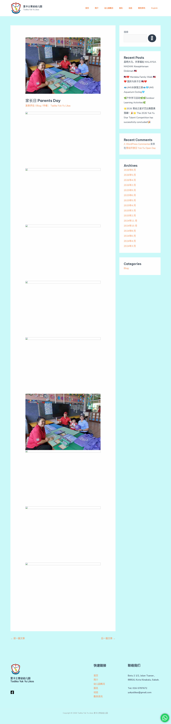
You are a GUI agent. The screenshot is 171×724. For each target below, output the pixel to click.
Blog (38, 105)
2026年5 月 (130, 174)
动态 (130, 8)
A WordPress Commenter (137, 144)
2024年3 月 (130, 246)
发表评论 (29, 105)
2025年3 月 (130, 210)
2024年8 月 (130, 230)
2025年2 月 (130, 215)
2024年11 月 (130, 220)
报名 (121, 8)
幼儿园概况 (108, 8)
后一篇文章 (108, 638)
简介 (96, 8)
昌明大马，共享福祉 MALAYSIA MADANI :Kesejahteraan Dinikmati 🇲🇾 (140, 66)
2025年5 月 (130, 200)
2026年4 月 (130, 180)
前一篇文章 (18, 638)
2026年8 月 (130, 169)
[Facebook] (12, 692)
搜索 (126, 32)
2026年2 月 (130, 185)
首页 (87, 8)
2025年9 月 (130, 190)
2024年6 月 (130, 235)
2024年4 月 (130, 241)
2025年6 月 (130, 195)
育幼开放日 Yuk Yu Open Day (141, 148)
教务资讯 (141, 8)
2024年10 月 (130, 225)
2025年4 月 (130, 205)
